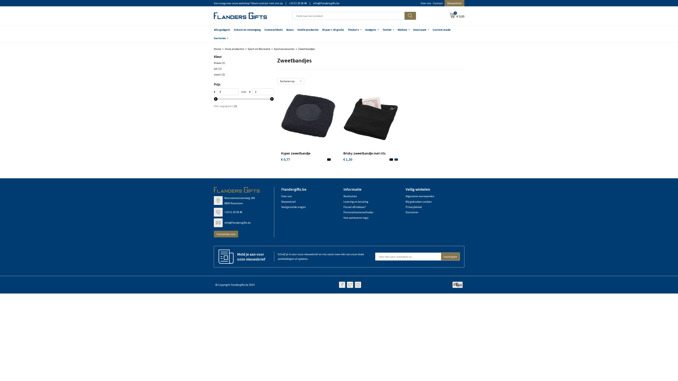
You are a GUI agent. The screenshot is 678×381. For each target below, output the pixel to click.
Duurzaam (419, 29)
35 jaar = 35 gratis (333, 29)
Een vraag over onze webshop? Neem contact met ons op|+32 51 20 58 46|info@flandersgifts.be (276, 3)
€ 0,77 (285, 159)
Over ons (426, 3)
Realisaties (350, 196)
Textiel (386, 29)
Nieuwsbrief (454, 3)
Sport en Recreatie (259, 49)
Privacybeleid (414, 207)
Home (217, 49)
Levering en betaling (355, 201)
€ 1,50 (347, 159)
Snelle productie (308, 29)
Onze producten (234, 49)
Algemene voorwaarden (420, 196)
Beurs (290, 29)
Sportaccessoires (284, 49)
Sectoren (220, 38)
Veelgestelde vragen (293, 207)
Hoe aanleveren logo (355, 217)
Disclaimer (412, 212)
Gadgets (370, 29)
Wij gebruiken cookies (419, 201)
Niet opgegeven (225, 106)
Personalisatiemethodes (358, 212)
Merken (402, 29)
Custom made (442, 29)
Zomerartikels (273, 29)
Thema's (353, 29)
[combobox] (348, 16)
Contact (438, 3)
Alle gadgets (222, 29)
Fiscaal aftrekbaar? (354, 207)
